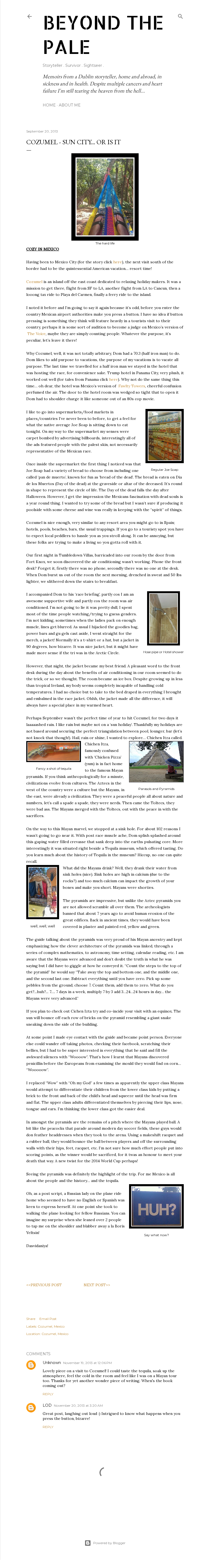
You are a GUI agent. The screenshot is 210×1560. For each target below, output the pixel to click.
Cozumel (34, 281)
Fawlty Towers (131, 385)
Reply (48, 1394)
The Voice (36, 333)
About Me (70, 105)
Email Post (48, 1319)
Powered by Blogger (109, 1543)
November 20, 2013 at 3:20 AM (78, 1405)
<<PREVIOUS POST (44, 1284)
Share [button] (30, 1319)
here (117, 261)
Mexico (59, 1326)
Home (49, 105)
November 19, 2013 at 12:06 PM (87, 1363)
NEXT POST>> (97, 1284)
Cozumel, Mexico (55, 1334)
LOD (47, 1405)
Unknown (52, 1362)
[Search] (180, 15)
